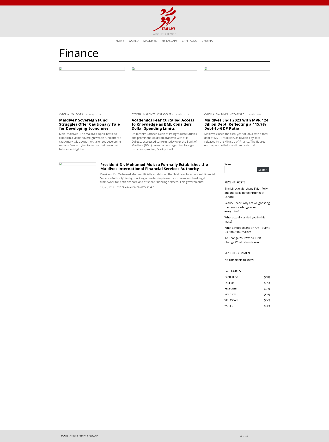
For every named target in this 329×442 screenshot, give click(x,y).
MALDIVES (77, 114)
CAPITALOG (231, 277)
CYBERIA (64, 114)
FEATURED (230, 288)
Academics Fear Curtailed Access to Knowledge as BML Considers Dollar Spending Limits (163, 124)
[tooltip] (256, 3)
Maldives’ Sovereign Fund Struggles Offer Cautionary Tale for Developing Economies (89, 124)
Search (228, 164)
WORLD (228, 305)
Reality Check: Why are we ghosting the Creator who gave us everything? (247, 207)
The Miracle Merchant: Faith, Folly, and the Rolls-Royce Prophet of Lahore (246, 193)
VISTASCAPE (164, 114)
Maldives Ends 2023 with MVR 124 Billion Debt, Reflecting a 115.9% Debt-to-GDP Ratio (236, 124)
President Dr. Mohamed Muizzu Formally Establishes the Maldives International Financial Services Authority (154, 166)
